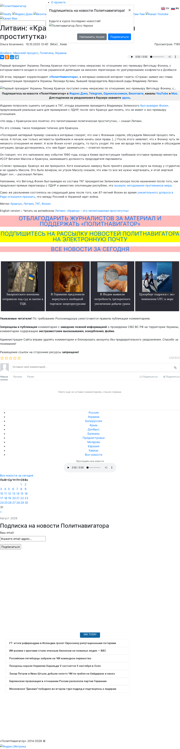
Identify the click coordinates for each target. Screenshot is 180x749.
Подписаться (119, 37)
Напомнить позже (91, 37)
